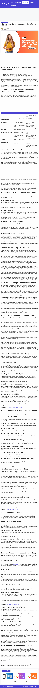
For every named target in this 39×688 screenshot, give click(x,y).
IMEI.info (14, 573)
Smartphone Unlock (18, 2)
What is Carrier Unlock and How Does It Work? (15, 407)
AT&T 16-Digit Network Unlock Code (13, 604)
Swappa (10, 573)
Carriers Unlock (25, 2)
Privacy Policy (31, 686)
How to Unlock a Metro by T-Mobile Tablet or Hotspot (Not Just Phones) (7, 681)
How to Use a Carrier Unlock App (12, 509)
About (23, 686)
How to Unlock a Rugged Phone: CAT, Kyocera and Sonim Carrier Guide (31, 681)
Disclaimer (26, 686)
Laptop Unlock (13, 5)
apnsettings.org (15, 564)
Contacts (35, 686)
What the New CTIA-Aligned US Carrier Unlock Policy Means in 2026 (19, 681)
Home (12, 2)
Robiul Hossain (7, 28)
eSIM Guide (32, 2)
